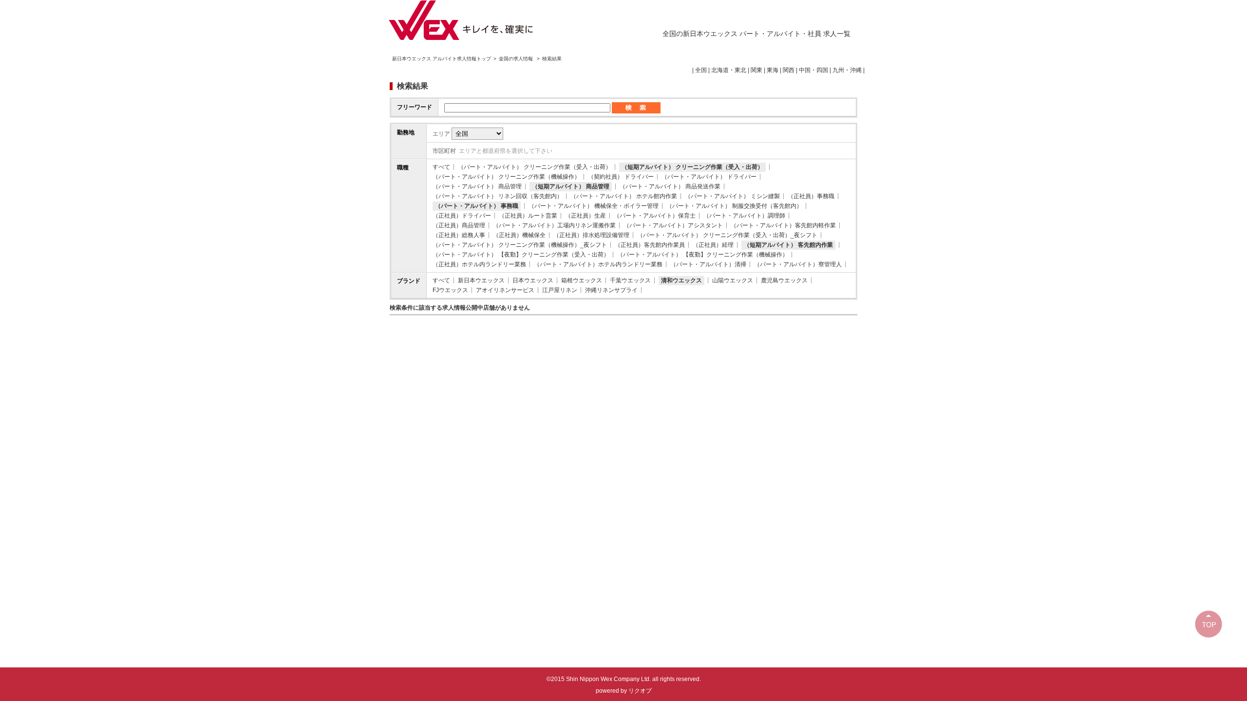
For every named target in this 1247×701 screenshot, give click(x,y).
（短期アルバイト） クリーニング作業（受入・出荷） (692, 167)
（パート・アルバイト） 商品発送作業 (670, 186)
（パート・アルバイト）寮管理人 (798, 264)
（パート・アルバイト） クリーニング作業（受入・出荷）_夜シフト (727, 235)
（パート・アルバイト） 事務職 (476, 206)
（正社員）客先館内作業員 (650, 244)
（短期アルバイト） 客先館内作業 (788, 244)
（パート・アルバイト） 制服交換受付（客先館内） (734, 206)
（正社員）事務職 (811, 196)
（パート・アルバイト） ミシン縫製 (732, 196)
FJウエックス (450, 290)
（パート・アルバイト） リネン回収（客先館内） (498, 196)
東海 (772, 70)
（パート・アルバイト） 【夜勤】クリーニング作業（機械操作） (702, 254)
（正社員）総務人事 (459, 235)
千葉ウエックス (630, 280)
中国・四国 (813, 70)
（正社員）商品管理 (459, 225)
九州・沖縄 (847, 70)
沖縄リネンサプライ (611, 290)
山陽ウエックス (732, 280)
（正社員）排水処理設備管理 (591, 235)
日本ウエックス (532, 280)
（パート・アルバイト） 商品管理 (477, 186)
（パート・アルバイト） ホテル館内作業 (623, 196)
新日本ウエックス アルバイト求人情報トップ (441, 58)
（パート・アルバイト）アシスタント (673, 225)
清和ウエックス (681, 280)
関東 (756, 70)
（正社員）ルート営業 (528, 215)
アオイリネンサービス (505, 290)
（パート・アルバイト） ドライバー (708, 176)
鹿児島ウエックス (784, 280)
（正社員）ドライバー (462, 215)
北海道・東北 (728, 70)
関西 (788, 70)
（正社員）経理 (713, 244)
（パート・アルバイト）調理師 (744, 215)
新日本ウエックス (481, 280)
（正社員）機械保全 (519, 235)
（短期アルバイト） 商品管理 (570, 186)
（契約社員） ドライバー (621, 176)
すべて (441, 167)
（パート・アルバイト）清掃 (708, 264)
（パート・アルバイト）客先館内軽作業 (783, 225)
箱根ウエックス (581, 280)
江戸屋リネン (559, 290)
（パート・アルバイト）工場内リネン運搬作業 (554, 225)
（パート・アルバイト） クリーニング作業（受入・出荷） (534, 167)
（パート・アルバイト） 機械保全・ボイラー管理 (594, 206)
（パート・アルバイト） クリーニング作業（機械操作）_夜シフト (520, 244)
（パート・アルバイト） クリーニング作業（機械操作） (506, 176)
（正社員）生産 (585, 215)
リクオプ (640, 691)
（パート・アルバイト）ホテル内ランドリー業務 (598, 264)
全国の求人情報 (516, 58)
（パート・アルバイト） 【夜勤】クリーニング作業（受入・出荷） (521, 254)
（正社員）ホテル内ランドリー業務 (479, 264)
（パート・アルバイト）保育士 (655, 215)
